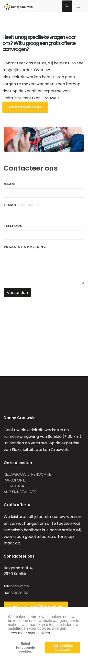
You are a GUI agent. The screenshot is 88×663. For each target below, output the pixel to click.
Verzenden (17, 292)
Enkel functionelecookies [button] (25, 647)
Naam (9, 183)
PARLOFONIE (14, 480)
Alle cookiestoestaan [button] (62, 647)
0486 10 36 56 (16, 592)
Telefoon (13, 226)
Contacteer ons (25, 107)
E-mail (21, 204)
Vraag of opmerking (25, 246)
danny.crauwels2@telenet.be (35, 606)
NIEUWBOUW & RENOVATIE (27, 474)
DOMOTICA (14, 486)
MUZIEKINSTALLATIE (20, 492)
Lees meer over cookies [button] (29, 633)
